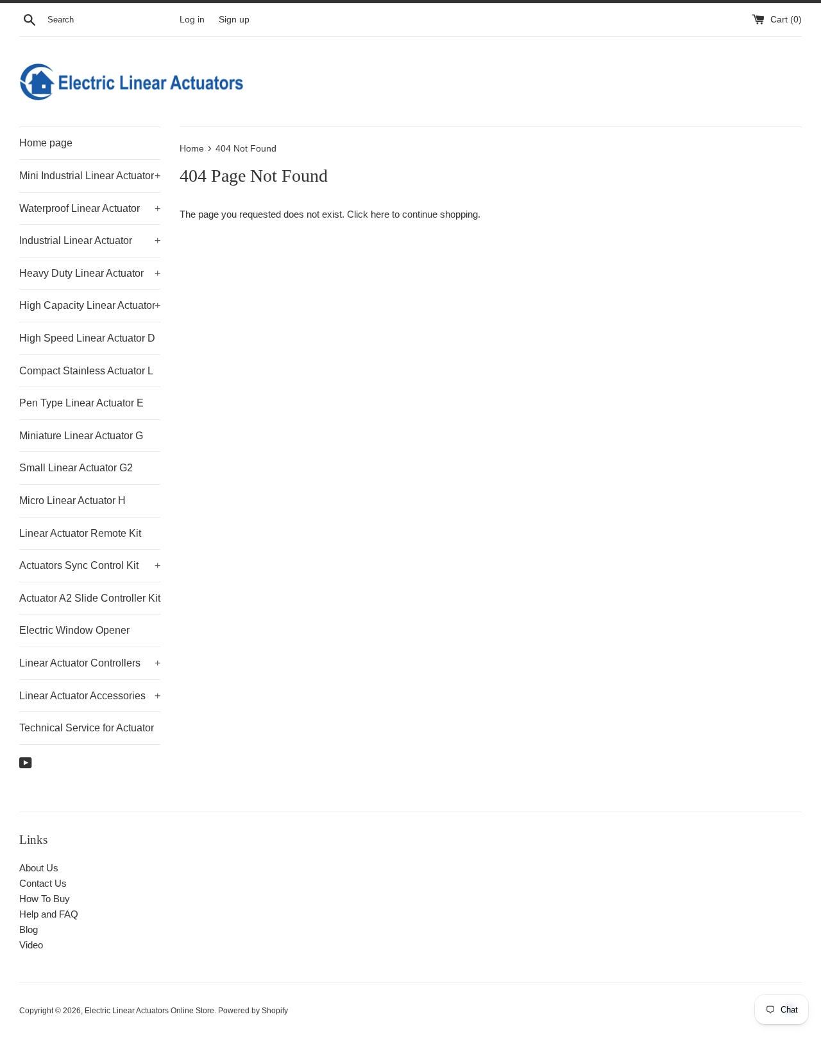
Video (31, 944)
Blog (28, 929)
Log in (192, 19)
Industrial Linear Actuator (89, 240)
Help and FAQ (48, 914)
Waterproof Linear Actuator (89, 208)
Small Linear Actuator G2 (76, 467)
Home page (45, 142)
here (380, 214)
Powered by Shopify (253, 1010)
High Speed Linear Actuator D (87, 338)
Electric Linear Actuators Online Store (149, 1010)
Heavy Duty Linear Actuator (89, 273)
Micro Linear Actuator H (72, 500)
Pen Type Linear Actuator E (81, 402)
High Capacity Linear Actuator (89, 305)
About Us (38, 867)
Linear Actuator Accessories (89, 695)
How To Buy (44, 898)
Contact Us (43, 883)
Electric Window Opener (74, 630)
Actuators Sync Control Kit (89, 565)
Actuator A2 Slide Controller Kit (89, 598)
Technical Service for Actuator (86, 727)
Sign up (234, 19)
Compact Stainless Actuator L (86, 370)
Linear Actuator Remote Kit (80, 533)
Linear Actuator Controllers (89, 663)
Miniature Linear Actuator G (81, 435)
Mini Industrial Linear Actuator (89, 175)
